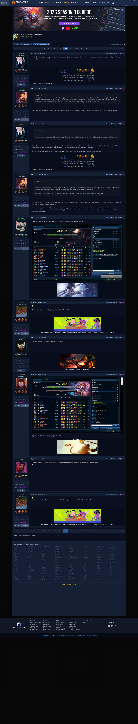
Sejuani (85, 554)
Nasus (71, 548)
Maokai (57, 568)
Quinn (70, 570)
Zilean (112, 572)
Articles (95, 635)
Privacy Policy (56, 635)
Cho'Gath (30, 548)
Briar (15, 576)
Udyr (97, 564)
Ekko (29, 557)
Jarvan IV (44, 556)
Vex (97, 573)
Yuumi (112, 562)
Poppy (70, 565)
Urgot (98, 565)
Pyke (70, 567)
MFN (5, 3)
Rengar (85, 546)
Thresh (98, 554)
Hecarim (30, 580)
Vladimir (98, 580)
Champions (57, 3)
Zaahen (112, 564)
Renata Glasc (72, 578)
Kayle (43, 575)
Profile (21, 84)
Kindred (57, 546)
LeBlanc (57, 551)
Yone (111, 557)
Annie (15, 559)
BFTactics (59, 621)
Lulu (56, 562)
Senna (84, 556)
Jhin (43, 561)
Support (89, 635)
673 (87, 48)
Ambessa (16, 554)
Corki (29, 550)
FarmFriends (47, 626)
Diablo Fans (72, 626)
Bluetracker (72, 622)
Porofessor (33, 624)
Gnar (29, 573)
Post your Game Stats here (41, 44)
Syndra (85, 580)
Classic (66, 3)
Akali (15, 550)
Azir (15, 567)
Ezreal (29, 562)
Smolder (85, 572)
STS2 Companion (74, 629)
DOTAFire (46, 622)
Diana (29, 553)
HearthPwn (72, 624)
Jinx (43, 562)
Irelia (43, 551)
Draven (30, 556)
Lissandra (58, 557)
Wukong (112, 550)
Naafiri (57, 580)
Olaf (70, 559)
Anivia (16, 557)
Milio (56, 573)
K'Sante (44, 564)
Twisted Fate (100, 561)
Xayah (112, 551)
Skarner (85, 570)
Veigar (98, 570)
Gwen (29, 578)
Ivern (43, 553)
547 (82, 48)
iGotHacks (29, 36)
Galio (29, 568)
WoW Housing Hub (61, 628)
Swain (84, 576)
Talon (98, 550)
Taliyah (98, 548)
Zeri (111, 568)
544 (66, 48)
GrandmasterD (42, 83)
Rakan (70, 572)
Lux (56, 564)
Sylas (84, 578)
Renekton (71, 580)
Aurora (16, 565)
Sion (84, 567)
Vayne (98, 568)
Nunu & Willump (73, 557)
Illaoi (43, 550)
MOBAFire (33, 621)
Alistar (16, 553)
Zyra (111, 575)
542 (55, 48)
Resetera (46, 624)
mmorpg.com (73, 621)
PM (119, 53)
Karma (43, 568)
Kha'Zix (44, 580)
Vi (96, 575)
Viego (98, 576)
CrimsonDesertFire (87, 621)
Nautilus (71, 550)
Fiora (29, 565)
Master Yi (58, 570)
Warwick (112, 548)
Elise (29, 559)
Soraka (85, 575)
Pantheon (71, 564)
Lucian (57, 561)
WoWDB (58, 626)
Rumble (85, 550)
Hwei (43, 548)
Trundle (98, 557)
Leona (57, 554)
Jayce (43, 559)
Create (40, 3)
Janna (65, 146)
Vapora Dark (21, 218)
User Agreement (46, 635)
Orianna (71, 561)
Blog (24, 120)
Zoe (111, 573)
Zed (111, 567)
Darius (30, 551)
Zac (111, 565)
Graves (30, 576)
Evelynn (30, 561)
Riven (84, 548)
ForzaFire (46, 628)
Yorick (112, 559)
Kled (56, 548)
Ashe (15, 562)
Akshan (16, 551)
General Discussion (25, 44)
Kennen (44, 578)
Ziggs (111, 570)
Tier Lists (74, 3)
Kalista (43, 567)
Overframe (72, 628)
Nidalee (71, 553)
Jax (42, 557)
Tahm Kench (99, 546)
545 (71, 48)
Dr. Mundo (31, 554)
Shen (84, 562)
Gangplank (31, 570)
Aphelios (16, 561)
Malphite (57, 565)
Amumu (16, 556)
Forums (16, 44)
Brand (16, 573)
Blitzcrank (17, 572)
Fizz (29, 567)
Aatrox (16, 546)
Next (122, 48)
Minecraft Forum (61, 624)
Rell (70, 576)
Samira (85, 553)
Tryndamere (99, 559)
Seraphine (85, 557)
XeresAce (21, 54)
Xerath (112, 553)
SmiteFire (46, 621)
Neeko (71, 551)
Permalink (109, 53)
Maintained (21, 338)
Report (45, 53)
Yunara (112, 561)
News (94, 3)
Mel (56, 572)
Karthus (44, 570)
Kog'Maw (57, 550)
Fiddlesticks (31, 564)
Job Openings (72, 635)
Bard (15, 568)
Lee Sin (57, 553)
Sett (84, 559)
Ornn (70, 562)
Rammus (71, 573)
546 (76, 48)
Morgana (57, 578)
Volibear (112, 546)
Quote (115, 53)
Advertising (64, 635)
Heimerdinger (46, 546)
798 (93, 48)
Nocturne (71, 556)
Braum (16, 575)
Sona (84, 573)
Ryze (84, 551)
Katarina (44, 573)
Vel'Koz (98, 572)
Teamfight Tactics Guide (69, 584)
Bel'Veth (16, 570)
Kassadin (44, 572)
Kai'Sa (43, 565)
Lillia (56, 556)
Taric (97, 551)
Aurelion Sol (17, 564)
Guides (47, 3)
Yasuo (112, 556)
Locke (56, 559)
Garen (29, 572)
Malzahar (58, 567)
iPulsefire (77, 369)
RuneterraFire (34, 629)
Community (85, 3)
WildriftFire (33, 628)
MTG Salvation (60, 622)
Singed (85, 565)
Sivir (84, 568)
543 (60, 48)
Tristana (98, 556)
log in (21, 535)
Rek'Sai (71, 575)
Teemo (98, 553)
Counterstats (34, 626)
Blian (21, 459)
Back (16, 48)
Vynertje (21, 89)
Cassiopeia (31, 546)
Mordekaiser (58, 576)
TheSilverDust (21, 375)
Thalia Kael (21, 303)
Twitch (98, 562)
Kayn (43, 576)
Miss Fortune (59, 575)
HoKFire (84, 622)
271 (49, 48)
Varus (98, 567)
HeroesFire (46, 629)
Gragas (30, 575)
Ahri (57, 436)
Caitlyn (16, 578)
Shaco (84, 561)
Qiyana (71, 568)
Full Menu (102, 3)
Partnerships (81, 635)
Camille (16, 580)
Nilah (70, 554)
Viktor (98, 578)
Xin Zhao (112, 554)
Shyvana (85, 564)
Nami (70, 546)
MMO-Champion (61, 629)
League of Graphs (35, 622)
